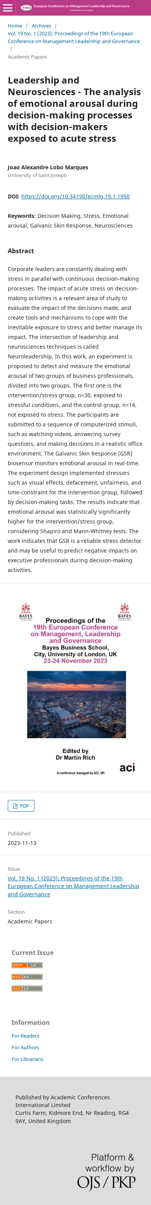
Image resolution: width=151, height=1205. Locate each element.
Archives (41, 25)
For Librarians (27, 1058)
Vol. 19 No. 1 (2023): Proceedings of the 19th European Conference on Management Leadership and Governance (74, 37)
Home (15, 25)
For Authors (25, 1047)
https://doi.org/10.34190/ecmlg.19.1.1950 (75, 196)
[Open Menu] (7, 8)
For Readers (25, 1035)
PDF (24, 805)
